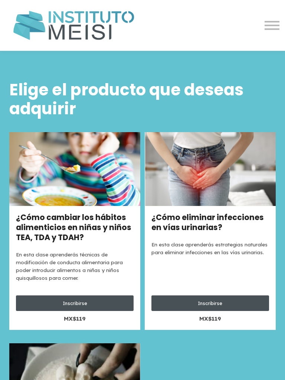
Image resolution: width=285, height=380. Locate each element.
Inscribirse (75, 303)
